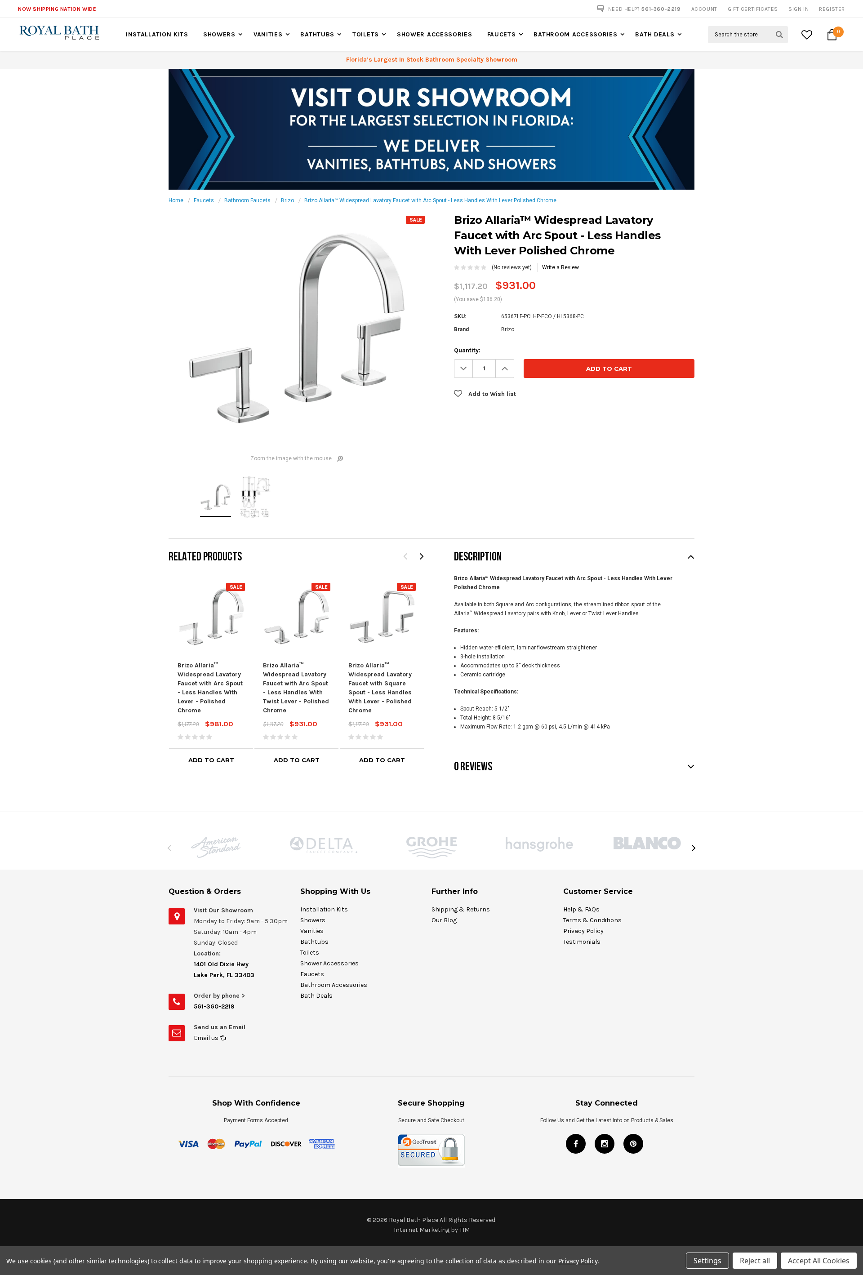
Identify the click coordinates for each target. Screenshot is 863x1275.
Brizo (287, 200)
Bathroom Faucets (247, 200)
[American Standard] (216, 847)
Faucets (501, 34)
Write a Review (560, 267)
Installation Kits (157, 34)
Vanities (268, 34)
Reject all (755, 1261)
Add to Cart (211, 760)
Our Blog (444, 920)
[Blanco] (647, 843)
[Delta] (323, 845)
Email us (207, 1038)
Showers (219, 34)
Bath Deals (654, 34)
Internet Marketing (421, 1230)
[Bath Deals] (431, 129)
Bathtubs (317, 34)
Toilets (365, 34)
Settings (707, 1261)
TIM (464, 1230)
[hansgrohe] (539, 844)
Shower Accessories (434, 34)
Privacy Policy (583, 931)
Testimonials (582, 942)
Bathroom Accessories (575, 34)
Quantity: (467, 350)
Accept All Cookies (819, 1261)
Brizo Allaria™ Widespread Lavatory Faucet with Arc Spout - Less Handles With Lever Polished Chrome (430, 200)
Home (176, 200)
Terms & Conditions (592, 920)
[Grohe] (431, 847)
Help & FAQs (581, 909)
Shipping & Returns (461, 909)
